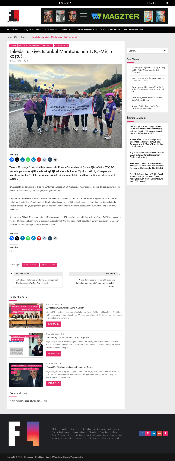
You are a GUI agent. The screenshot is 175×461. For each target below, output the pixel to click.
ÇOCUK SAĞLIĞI (33, 306)
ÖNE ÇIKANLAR (47, 45)
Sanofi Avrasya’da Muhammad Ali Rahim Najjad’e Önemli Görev (147, 99)
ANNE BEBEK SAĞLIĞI (19, 306)
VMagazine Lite (76, 457)
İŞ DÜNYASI (50, 30)
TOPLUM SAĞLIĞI (17, 313)
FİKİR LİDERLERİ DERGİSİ (87, 30)
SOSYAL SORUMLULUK (110, 30)
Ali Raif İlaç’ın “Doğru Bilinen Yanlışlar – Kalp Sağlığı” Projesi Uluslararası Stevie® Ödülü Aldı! (148, 70)
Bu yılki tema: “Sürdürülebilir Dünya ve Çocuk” (65, 308)
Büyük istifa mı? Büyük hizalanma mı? (145, 153)
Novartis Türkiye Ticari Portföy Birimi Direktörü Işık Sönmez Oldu (146, 107)
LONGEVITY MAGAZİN (133, 30)
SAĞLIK (15, 30)
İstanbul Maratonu (30, 265)
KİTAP (37, 369)
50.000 (66, 187)
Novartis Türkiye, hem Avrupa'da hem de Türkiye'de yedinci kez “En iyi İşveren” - (146, 144)
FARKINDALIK (22, 45)
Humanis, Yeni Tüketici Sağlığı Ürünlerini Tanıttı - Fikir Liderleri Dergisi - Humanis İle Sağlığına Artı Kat (146, 131)
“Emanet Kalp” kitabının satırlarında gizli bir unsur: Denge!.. (70, 367)
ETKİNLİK (13, 45)
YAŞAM (14, 372)
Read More (53, 324)
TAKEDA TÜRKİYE (49, 265)
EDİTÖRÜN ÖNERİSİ (34, 366)
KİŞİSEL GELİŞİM (28, 369)
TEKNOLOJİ (65, 30)
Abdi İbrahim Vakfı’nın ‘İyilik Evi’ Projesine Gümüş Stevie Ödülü (148, 80)
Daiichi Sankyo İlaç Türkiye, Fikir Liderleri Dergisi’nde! (67, 338)
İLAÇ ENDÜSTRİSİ (31, 30)
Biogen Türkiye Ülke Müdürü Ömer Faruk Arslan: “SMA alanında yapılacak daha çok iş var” (148, 89)
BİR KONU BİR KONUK (19, 366)
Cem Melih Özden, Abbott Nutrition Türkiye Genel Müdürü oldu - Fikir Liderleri (146, 179)
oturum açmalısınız (38, 401)
